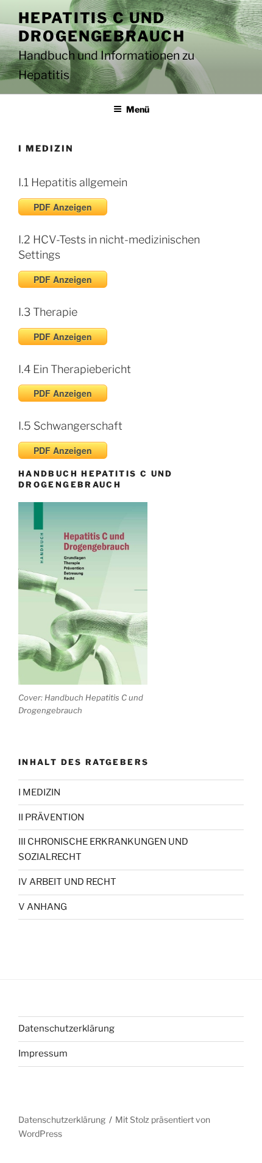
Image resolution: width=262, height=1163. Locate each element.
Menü (137, 109)
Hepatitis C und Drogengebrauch (101, 27)
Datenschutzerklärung (66, 1028)
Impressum (43, 1053)
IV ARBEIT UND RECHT (67, 881)
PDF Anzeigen (63, 207)
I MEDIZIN (39, 792)
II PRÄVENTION (51, 817)
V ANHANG (42, 906)
